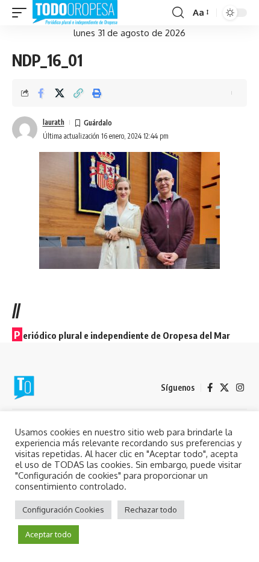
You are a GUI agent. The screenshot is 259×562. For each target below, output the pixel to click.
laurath (53, 122)
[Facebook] (210, 388)
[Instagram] (240, 388)
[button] (22, 12)
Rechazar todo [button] (151, 509)
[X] (224, 388)
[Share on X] (59, 93)
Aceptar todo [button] (48, 534)
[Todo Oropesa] (75, 12)
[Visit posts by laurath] (24, 129)
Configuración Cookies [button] (63, 509)
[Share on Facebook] (41, 93)
